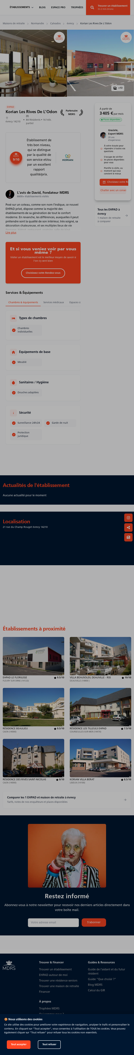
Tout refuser (49, 1044)
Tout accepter (18, 1044)
